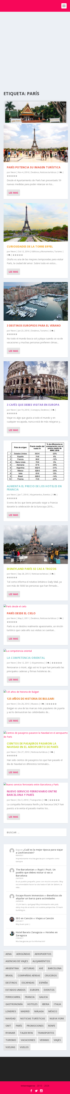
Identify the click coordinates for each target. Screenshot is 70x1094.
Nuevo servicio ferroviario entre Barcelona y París (32, 793)
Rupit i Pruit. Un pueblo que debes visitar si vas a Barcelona (36, 872)
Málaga (39, 1011)
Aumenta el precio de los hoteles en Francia (34, 487)
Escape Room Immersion (30, 895)
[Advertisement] (35, 48)
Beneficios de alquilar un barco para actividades (39, 897)
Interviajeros (28, 1085)
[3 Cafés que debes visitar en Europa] (36, 380)
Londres (11, 1011)
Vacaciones (28, 1040)
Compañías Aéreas (29, 975)
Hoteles (32, 1004)
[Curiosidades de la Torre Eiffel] (36, 222)
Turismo (58, 251)
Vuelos (24, 1047)
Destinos (35, 172)
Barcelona (54, 968)
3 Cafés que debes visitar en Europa (33, 405)
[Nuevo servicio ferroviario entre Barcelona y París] (36, 785)
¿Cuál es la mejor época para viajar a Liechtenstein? (39, 851)
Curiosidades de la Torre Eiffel (30, 246)
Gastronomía (14, 1004)
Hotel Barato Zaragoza (29, 932)
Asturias (28, 968)
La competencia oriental (26, 658)
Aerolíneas (23, 953)
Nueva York (57, 1018)
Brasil (9, 975)
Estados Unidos (15, 989)
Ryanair (10, 1032)
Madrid (25, 1011)
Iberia (45, 1004)
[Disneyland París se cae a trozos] (36, 544)
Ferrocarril (13, 997)
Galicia (43, 997)
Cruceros (51, 975)
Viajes (57, 1040)
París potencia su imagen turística (34, 167)
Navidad (11, 1018)
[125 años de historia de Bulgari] (36, 692)
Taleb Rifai (26, 1032)
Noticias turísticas (48, 172)
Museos (34, 703)
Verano (44, 1040)
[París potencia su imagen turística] (36, 143)
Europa (34, 989)
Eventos (46, 494)
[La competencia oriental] (36, 651)
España (43, 982)
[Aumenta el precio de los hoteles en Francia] (36, 460)
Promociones (35, 1025)
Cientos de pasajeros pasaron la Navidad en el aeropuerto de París (32, 745)
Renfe (51, 1025)
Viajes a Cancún (45, 918)
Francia (30, 997)
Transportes (36, 800)
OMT (8, 1025)
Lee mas (13, 192)
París (19, 1025)
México (52, 1011)
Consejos (35, 409)
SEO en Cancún (24, 918)
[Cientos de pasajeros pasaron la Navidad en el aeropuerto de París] (36, 735)
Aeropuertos (43, 953)
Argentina (12, 968)
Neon (13, 172)
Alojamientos (36, 494)
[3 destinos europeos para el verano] (36, 301)
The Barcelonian (25, 869)
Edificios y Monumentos (42, 251)
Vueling (10, 1047)
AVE (41, 968)
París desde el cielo (21, 613)
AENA (9, 953)
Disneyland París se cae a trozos (31, 569)
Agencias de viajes (17, 961)
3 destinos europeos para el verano (34, 325)
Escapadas (28, 982)
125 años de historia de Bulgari (30, 698)
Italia (57, 1004)
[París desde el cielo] (36, 606)
